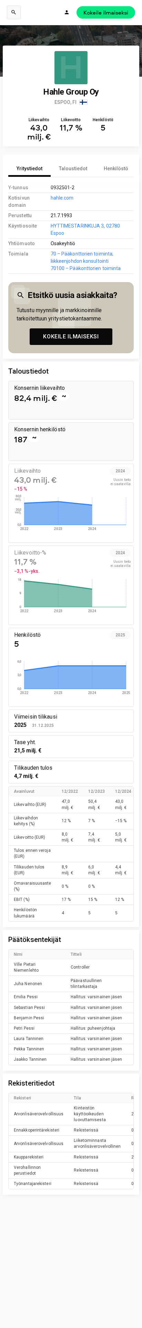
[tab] (29, 168)
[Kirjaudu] (67, 12)
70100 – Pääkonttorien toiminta (86, 268)
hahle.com (62, 198)
